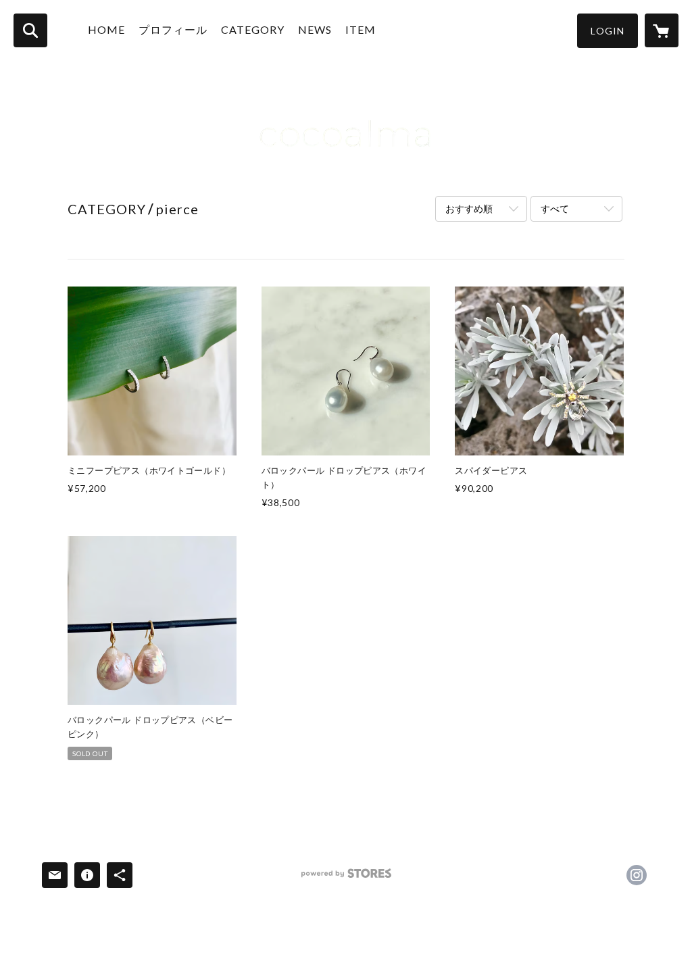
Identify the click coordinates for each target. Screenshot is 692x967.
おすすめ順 (469, 208)
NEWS (315, 29)
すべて (555, 208)
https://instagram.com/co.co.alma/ (636, 875)
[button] (607, 31)
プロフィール (173, 29)
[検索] (30, 30)
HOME (106, 29)
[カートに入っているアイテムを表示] (661, 30)
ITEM (360, 29)
